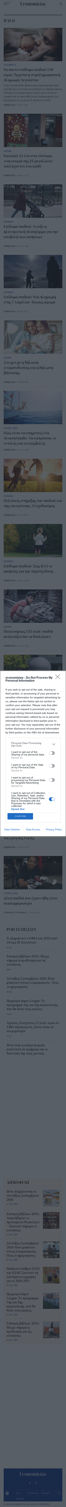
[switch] (52, 753)
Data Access (33, 829)
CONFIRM (20, 816)
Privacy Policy (54, 829)
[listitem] (33, 744)
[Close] (58, 677)
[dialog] (33, 754)
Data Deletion (12, 829)
